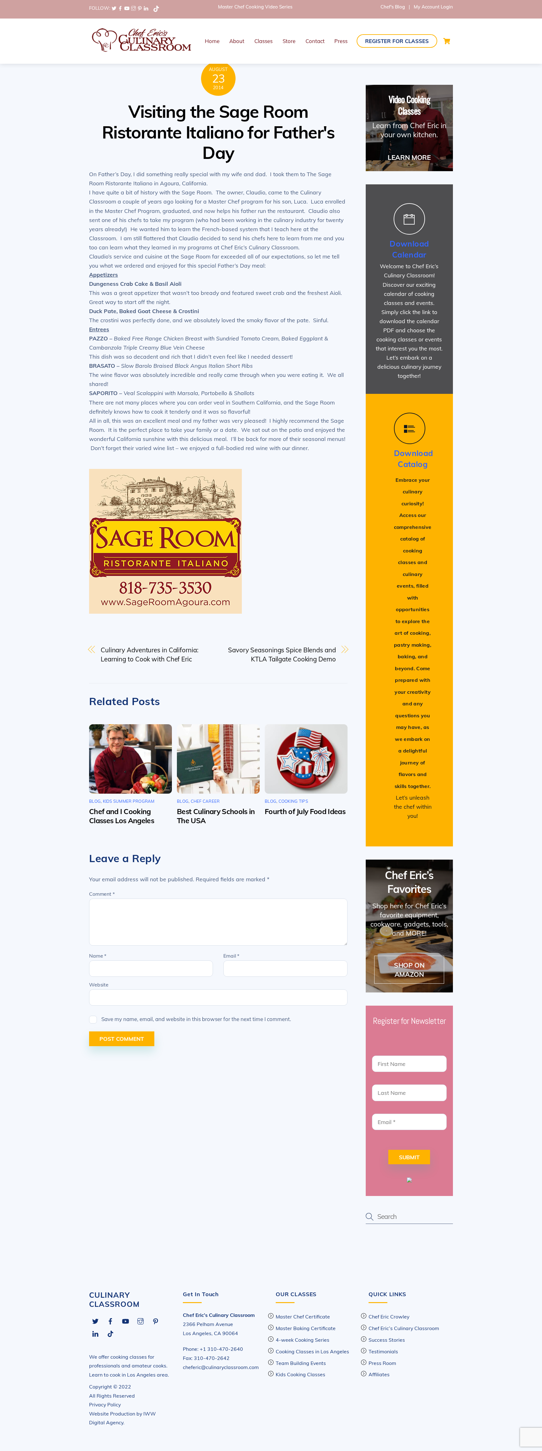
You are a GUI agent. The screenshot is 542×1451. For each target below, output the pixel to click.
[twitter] (114, 8)
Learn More (409, 157)
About (236, 41)
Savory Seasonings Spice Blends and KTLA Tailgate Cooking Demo (282, 654)
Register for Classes (397, 41)
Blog (95, 801)
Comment (102, 894)
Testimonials (383, 1351)
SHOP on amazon (409, 969)
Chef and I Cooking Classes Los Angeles (121, 816)
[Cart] (446, 41)
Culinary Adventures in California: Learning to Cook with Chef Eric (150, 654)
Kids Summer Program (129, 801)
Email (231, 956)
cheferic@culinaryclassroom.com (221, 1367)
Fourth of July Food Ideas (305, 811)
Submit (409, 1157)
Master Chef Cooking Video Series (255, 7)
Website (99, 984)
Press (341, 41)
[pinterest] (139, 8)
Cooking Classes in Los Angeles (312, 1351)
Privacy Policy (105, 1404)
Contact (315, 41)
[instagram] (133, 8)
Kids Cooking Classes (300, 1374)
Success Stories (387, 1340)
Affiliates (379, 1374)
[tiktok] (156, 8)
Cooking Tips (293, 801)
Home (212, 41)
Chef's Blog (392, 7)
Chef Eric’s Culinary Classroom (404, 1328)
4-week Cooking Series (302, 1340)
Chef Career (205, 801)
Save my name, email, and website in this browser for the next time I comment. (196, 1019)
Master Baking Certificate (306, 1328)
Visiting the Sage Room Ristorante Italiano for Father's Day (218, 132)
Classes (263, 41)
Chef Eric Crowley (389, 1316)
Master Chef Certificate (303, 1316)
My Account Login (433, 7)
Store (289, 41)
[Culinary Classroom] (141, 50)
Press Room (382, 1363)
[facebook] (120, 8)
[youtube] (127, 8)
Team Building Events (301, 1363)
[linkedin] (146, 8)
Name (97, 956)
